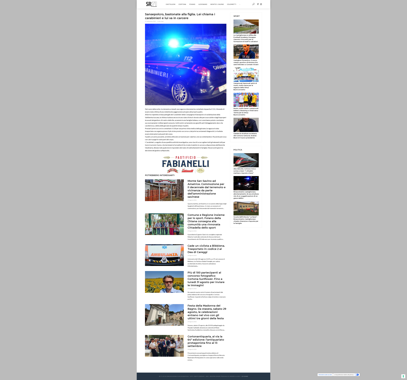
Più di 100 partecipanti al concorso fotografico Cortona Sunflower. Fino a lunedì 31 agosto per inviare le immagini (206, 279)
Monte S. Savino (217, 4)
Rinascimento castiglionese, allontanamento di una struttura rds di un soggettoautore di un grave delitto (246, 195)
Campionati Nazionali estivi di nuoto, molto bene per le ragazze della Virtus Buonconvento (245, 86)
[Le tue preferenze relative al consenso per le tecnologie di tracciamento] (403, 376)
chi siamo (245, 376)
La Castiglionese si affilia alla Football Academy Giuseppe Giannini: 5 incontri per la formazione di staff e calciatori (245, 38)
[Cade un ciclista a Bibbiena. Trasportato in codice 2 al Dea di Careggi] (164, 255)
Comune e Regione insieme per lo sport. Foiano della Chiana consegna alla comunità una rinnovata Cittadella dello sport (206, 221)
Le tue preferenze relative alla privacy (344, 374)
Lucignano (202, 4)
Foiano (192, 4)
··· (239, 4)
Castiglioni (170, 4)
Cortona (182, 4)
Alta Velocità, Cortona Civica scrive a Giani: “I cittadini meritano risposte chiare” (244, 171)
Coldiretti (231, 4)
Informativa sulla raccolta (325, 374)
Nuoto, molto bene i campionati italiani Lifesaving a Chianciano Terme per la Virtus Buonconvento (246, 111)
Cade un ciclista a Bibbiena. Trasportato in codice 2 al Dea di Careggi (206, 249)
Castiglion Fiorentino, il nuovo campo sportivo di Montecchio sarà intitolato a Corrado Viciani (245, 62)
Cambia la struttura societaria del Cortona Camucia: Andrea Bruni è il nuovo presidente (245, 136)
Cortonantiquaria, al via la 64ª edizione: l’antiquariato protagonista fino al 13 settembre (206, 341)
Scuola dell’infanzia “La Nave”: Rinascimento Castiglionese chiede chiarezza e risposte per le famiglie (245, 220)
